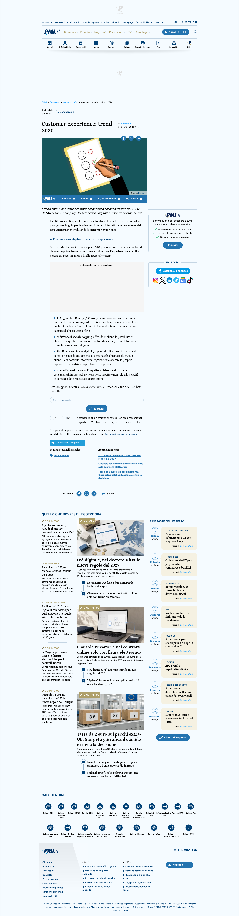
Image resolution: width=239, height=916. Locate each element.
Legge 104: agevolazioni (138, 882)
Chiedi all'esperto (175, 737)
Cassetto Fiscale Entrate (98, 882)
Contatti (47, 875)
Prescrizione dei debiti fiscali (136, 888)
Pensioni (160, 22)
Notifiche (132, 199)
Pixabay (142, 193)
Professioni (116, 32)
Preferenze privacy (52, 887)
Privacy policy (50, 879)
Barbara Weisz (186, 546)
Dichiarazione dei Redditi (67, 22)
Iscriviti (173, 245)
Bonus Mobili (172, 583)
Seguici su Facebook (175, 270)
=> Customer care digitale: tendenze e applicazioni (81, 239)
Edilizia (169, 711)
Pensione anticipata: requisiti (95, 872)
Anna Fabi (125, 123)
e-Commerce (64, 112)
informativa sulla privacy (121, 434)
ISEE (167, 610)
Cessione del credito (176, 685)
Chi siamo (47, 862)
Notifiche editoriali (52, 891)
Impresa (99, 32)
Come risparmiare (55, 602)
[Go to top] (205, 905)
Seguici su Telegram (68, 442)
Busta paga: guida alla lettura (136, 877)
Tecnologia (141, 32)
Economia (70, 32)
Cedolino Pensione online (139, 866)
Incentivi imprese (90, 22)
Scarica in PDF (107, 199)
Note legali (48, 870)
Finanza (85, 32)
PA (129, 32)
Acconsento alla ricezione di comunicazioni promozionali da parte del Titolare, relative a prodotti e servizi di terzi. (110, 420)
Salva (85, 199)
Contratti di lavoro (144, 22)
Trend (45, 22)
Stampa (67, 199)
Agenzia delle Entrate (176, 531)
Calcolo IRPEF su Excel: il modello (97, 888)
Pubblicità (48, 866)
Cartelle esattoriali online (139, 870)
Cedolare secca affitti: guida (100, 866)
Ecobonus (170, 636)
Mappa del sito (50, 896)
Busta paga (127, 22)
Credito (105, 22)
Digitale (89, 520)
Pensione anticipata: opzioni (100, 878)
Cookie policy (49, 883)
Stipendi (115, 22)
